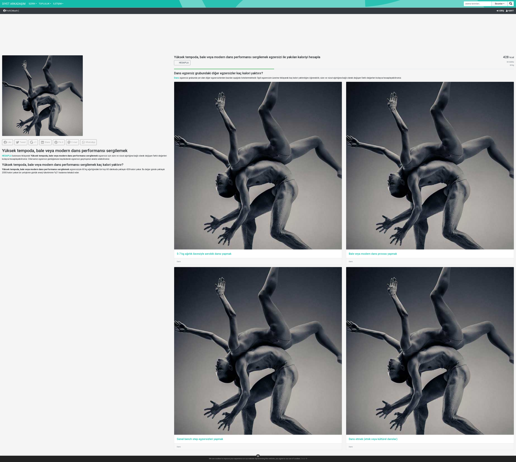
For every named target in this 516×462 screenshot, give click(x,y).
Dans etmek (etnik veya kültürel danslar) (373, 439)
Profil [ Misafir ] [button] (12, 11)
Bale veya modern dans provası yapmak (373, 253)
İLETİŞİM (57, 3)
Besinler (499, 3)
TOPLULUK (44, 3)
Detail (303, 459)
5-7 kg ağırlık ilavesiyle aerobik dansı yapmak (204, 253)
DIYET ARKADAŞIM (14, 3)
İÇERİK (32, 3)
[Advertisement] (258, 35)
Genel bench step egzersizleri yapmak (200, 439)
